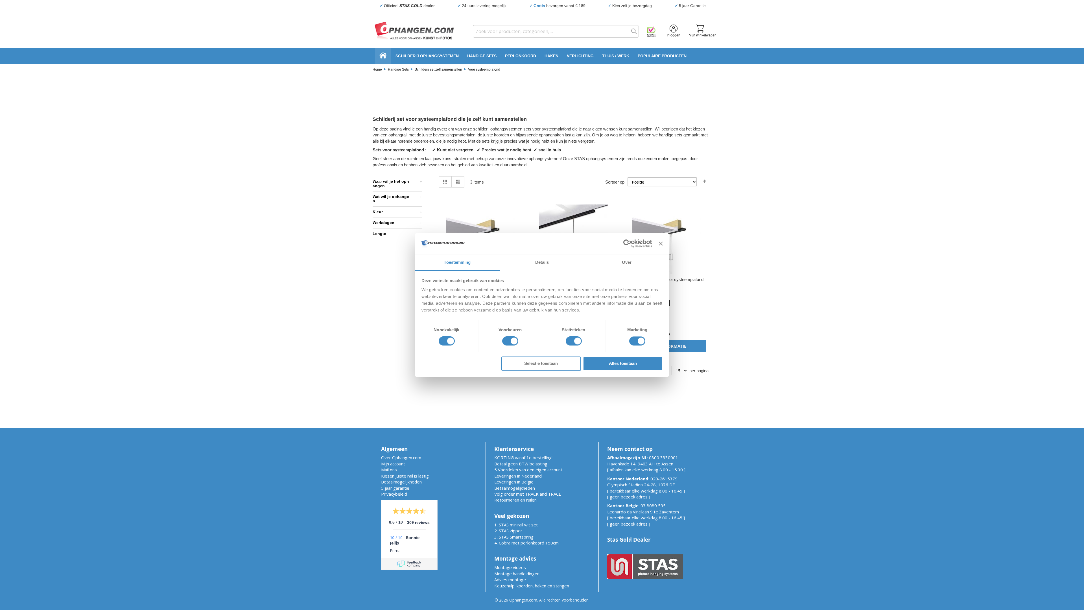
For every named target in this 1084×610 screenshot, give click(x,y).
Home (377, 69)
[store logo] (414, 30)
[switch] (510, 341)
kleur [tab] (378, 212)
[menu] (542, 56)
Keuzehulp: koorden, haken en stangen (531, 586)
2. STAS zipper (508, 530)
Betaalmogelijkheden (401, 482)
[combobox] (556, 31)
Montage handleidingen (516, 573)
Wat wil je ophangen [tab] (391, 198)
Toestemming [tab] (457, 262)
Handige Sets (398, 69)
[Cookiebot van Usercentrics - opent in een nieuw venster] (627, 243)
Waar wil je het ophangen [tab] (391, 183)
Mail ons (389, 469)
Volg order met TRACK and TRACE (527, 494)
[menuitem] (427, 56)
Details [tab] (542, 262)
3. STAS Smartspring (514, 537)
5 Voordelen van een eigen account (528, 469)
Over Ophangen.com (401, 457)
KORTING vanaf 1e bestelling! (523, 457)
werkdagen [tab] (383, 222)
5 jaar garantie (395, 488)
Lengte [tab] (379, 233)
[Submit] (632, 31)
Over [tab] (626, 262)
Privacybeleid (394, 494)
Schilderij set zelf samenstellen (438, 69)
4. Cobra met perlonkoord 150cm (526, 543)
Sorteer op (614, 182)
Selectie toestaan (541, 363)
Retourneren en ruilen (515, 500)
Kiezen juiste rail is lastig (405, 476)
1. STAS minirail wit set (516, 525)
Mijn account (393, 464)
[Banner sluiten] (661, 244)
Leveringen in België (514, 482)
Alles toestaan (623, 363)
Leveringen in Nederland (518, 476)
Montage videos (510, 567)
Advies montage (510, 579)
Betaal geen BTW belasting (520, 464)
